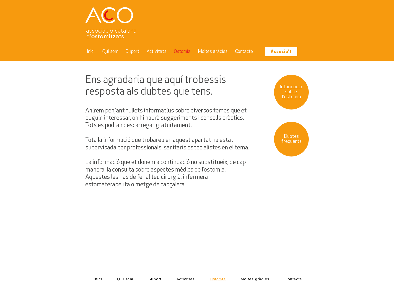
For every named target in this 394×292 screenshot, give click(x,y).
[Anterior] (26, 31)
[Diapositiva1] (197, 50)
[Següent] (368, 31)
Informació (291, 87)
